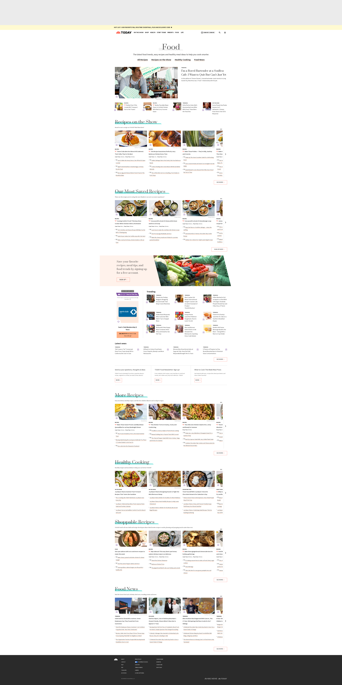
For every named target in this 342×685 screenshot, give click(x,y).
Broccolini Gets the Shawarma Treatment (128, 446)
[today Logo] (116, 659)
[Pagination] (222, 129)
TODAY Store (159, 664)
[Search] (220, 32)
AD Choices (123, 673)
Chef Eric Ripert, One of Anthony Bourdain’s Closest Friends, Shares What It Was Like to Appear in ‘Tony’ (162, 621)
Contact (123, 662)
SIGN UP (122, 279)
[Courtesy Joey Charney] (199, 606)
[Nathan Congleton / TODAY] (131, 139)
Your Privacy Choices (143, 662)
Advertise (158, 662)
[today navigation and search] (225, 32)
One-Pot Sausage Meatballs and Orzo (161, 234)
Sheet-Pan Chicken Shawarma (159, 560)
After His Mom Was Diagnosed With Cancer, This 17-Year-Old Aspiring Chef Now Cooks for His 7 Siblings (198, 621)
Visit (122, 667)
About (122, 659)
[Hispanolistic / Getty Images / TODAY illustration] (146, 82)
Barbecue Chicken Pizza (157, 564)
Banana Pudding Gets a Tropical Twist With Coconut (165, 434)
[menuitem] (138, 32)
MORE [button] (118, 380)
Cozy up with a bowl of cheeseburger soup (198, 221)
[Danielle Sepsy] (199, 539)
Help (122, 664)
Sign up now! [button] (218, 249)
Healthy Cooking (183, 59)
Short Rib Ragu (189, 567)
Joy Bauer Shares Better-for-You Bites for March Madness (165, 498)
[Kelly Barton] (131, 479)
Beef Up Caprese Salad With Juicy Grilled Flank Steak (199, 439)
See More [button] (220, 182)
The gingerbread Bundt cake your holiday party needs (165, 568)
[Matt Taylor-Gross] (165, 139)
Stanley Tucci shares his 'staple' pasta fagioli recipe (199, 240)
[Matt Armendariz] (199, 412)
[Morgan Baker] (131, 208)
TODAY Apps (123, 670)
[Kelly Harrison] (165, 479)
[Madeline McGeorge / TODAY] (199, 139)
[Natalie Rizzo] (131, 412)
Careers (137, 670)
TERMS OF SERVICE (138, 667)
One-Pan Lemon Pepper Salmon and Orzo (129, 564)
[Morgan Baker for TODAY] (165, 539)
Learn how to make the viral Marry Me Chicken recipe (165, 230)
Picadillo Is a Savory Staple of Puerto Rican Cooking (165, 431)
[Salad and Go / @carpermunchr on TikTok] (131, 606)
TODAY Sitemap (159, 659)
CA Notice (137, 664)
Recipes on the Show (161, 59)
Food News (199, 59)
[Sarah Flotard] (165, 412)
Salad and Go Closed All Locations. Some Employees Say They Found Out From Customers (128, 621)
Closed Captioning (139, 673)
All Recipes (142, 59)
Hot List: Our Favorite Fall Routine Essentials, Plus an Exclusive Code (142, 27)
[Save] (117, 97)
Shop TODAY (159, 667)
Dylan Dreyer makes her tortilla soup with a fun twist (131, 236)
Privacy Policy (138, 659)
